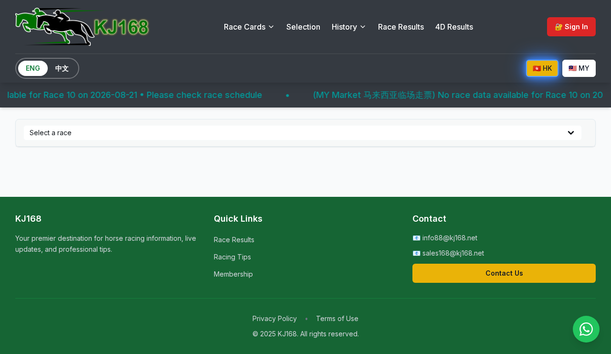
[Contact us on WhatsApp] (586, 329)
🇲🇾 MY (579, 68)
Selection (303, 27)
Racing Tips (232, 257)
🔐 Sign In (571, 26)
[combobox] (302, 132)
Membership (233, 274)
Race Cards (244, 27)
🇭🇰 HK (542, 68)
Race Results (401, 27)
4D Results (454, 27)
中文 (62, 68)
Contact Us (504, 273)
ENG (33, 68)
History (344, 27)
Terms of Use (337, 318)
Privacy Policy (275, 318)
